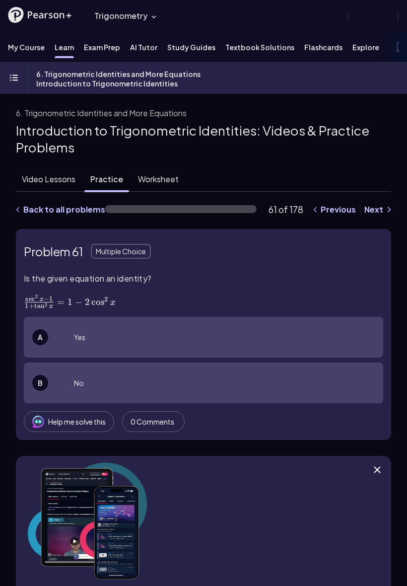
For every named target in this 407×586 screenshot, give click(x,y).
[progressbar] (181, 209)
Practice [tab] (106, 179)
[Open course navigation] (14, 78)
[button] (39, 15)
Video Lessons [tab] (48, 179)
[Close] (377, 470)
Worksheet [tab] (158, 179)
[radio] (203, 337)
